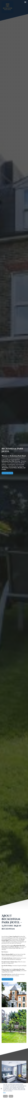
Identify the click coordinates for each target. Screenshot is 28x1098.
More (4, 1092)
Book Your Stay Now (7, 473)
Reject (11, 1096)
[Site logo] (7, 7)
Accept (5, 1096)
